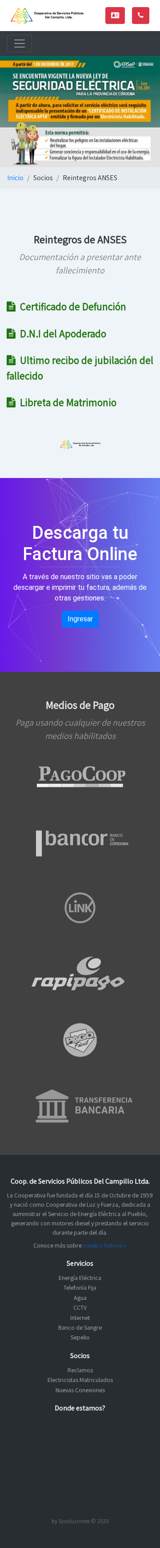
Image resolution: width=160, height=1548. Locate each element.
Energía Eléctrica (80, 1278)
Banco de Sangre (80, 1327)
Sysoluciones (74, 1521)
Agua (80, 1298)
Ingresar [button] (80, 619)
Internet (80, 1318)
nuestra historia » (105, 1245)
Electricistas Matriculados (80, 1380)
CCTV (80, 1307)
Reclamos (80, 1370)
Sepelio (80, 1337)
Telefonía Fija (80, 1287)
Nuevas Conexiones (80, 1390)
